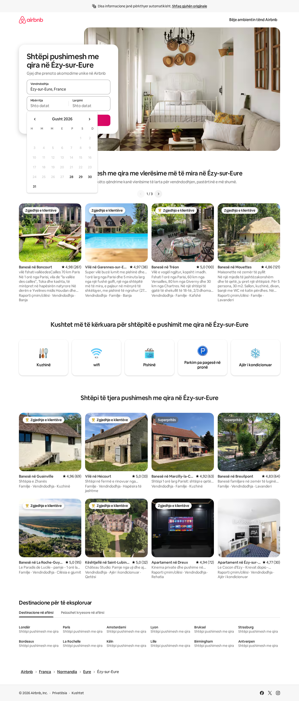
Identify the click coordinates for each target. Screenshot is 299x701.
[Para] (158, 194)
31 (34, 186)
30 (90, 177)
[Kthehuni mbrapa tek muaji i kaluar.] (35, 119)
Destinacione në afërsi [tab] (36, 612)
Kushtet (78, 693)
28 (71, 177)
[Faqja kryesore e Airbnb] (31, 19)
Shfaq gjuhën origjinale (189, 6)
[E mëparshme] (141, 194)
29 (80, 177)
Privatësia (59, 693)
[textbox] (47, 106)
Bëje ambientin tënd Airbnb (253, 19)
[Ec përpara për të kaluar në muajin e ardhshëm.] (89, 119)
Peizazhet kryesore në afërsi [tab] (82, 612)
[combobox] (68, 89)
